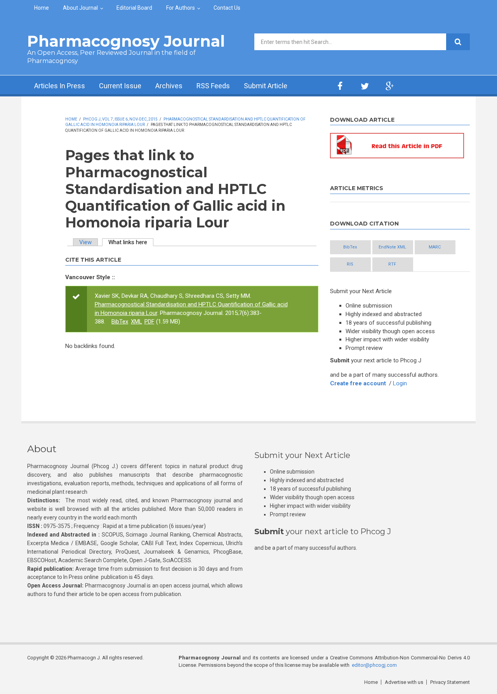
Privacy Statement (450, 682)
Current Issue (120, 86)
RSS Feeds (213, 86)
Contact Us (227, 8)
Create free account (358, 383)
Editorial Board (134, 8)
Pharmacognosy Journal (126, 41)
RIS (350, 264)
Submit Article (265, 86)
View (85, 242)
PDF (149, 321)
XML (136, 321)
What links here (130, 242)
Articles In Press (59, 86)
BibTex (119, 321)
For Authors (180, 8)
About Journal (80, 8)
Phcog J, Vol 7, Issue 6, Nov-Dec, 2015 (120, 119)
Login (400, 383)
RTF (392, 264)
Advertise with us (404, 682)
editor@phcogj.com (374, 665)
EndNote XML (392, 247)
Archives (168, 86)
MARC (435, 247)
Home (41, 8)
